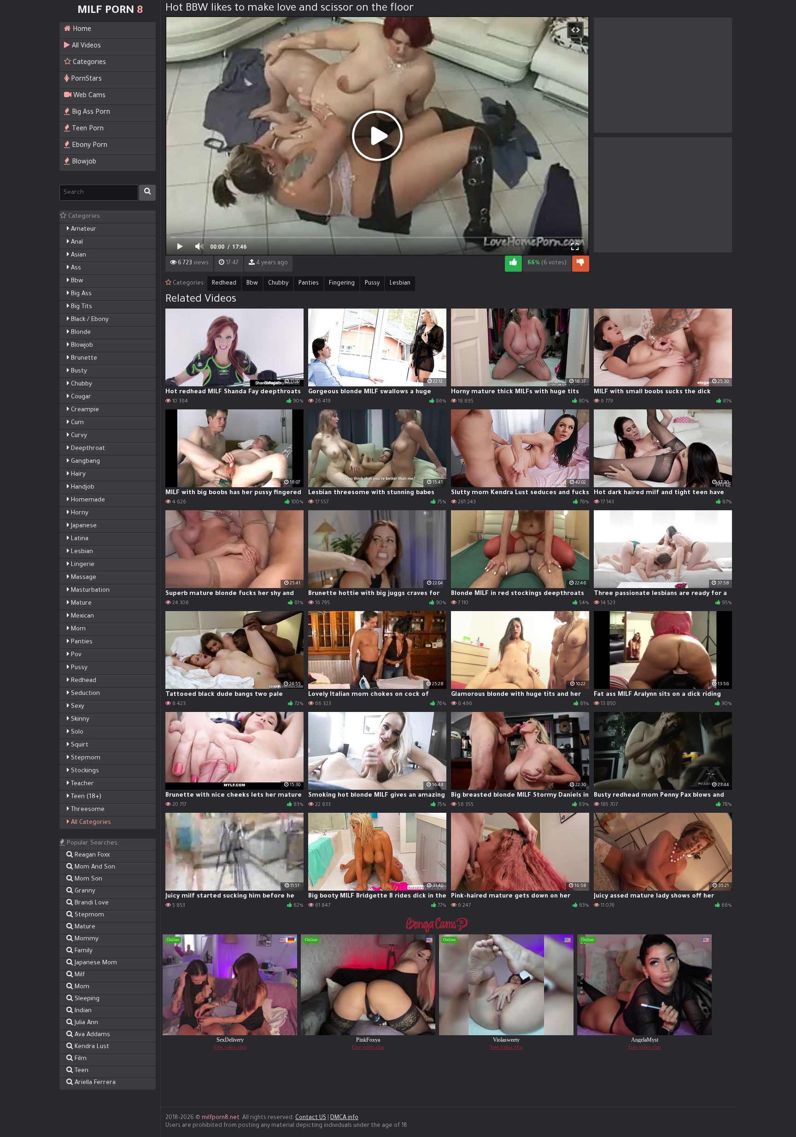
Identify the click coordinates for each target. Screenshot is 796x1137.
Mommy (86, 939)
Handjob (81, 487)
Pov (75, 655)
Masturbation (89, 590)
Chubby (80, 384)
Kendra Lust (91, 1047)
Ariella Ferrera (94, 1082)
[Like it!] (513, 264)
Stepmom (84, 758)
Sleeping (86, 999)
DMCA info (344, 1118)
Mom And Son (94, 867)
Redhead (82, 680)
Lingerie (81, 564)
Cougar (80, 397)
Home (81, 30)
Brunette (83, 358)
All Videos (85, 46)
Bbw (76, 281)
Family (83, 951)
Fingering (342, 283)
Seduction (84, 693)
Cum (76, 423)
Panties (81, 642)
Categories (88, 63)
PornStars (85, 79)
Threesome (87, 809)
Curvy (78, 435)
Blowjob (83, 162)
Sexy (76, 706)
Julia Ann (85, 1023)
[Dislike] (580, 264)
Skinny (79, 719)
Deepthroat (87, 448)
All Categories (90, 822)
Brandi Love (91, 903)
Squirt (78, 745)
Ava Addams (91, 1035)
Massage (82, 577)
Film (80, 1058)
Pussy (78, 668)
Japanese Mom (95, 963)
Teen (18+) (85, 796)
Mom (77, 629)
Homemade (87, 500)
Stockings (84, 771)
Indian (82, 1011)
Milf (79, 975)
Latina (78, 539)
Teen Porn (87, 129)
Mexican (81, 616)
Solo (76, 732)
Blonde (80, 332)
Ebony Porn (88, 146)
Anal (76, 242)
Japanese (83, 526)
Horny (78, 513)
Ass (75, 268)
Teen (80, 1070)
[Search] (147, 193)
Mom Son (87, 879)
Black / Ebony (89, 319)
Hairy (77, 474)
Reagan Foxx (91, 855)
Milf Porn (110, 11)
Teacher (81, 784)
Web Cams (88, 96)
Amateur (82, 229)
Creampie (84, 410)
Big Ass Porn (90, 113)
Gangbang (84, 461)
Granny (84, 891)
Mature (80, 603)
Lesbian (81, 551)
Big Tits (80, 306)
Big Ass (80, 294)
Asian (77, 255)
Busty (78, 371)
